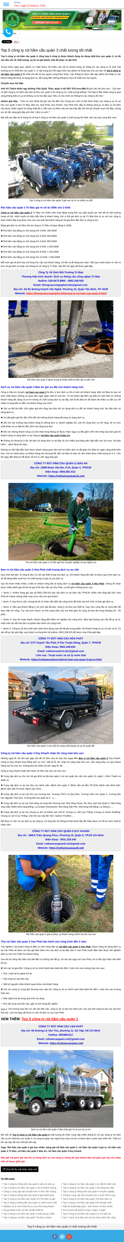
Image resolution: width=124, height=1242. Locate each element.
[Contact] (8, 32)
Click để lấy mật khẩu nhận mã (20, 1169)
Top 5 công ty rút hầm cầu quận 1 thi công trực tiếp (88, 1187)
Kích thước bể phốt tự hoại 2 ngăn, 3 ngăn (84, 1210)
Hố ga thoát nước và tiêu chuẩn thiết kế (23, 1210)
